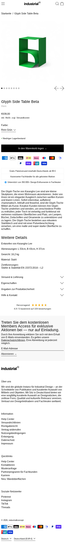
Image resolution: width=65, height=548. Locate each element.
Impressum (7, 443)
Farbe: (4, 125)
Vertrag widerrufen (11, 429)
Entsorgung (7, 436)
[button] (57, 4)
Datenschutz (8, 440)
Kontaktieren (8, 465)
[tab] (1, 88)
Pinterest (6, 496)
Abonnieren (7, 354)
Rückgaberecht (9, 426)
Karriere (5, 475)
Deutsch (5, 539)
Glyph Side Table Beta (26, 13)
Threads (5, 507)
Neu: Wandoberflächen (13, 479)
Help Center (7, 419)
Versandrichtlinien (11, 422)
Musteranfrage (9, 468)
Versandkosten (22, 118)
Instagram (6, 500)
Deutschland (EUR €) (23, 539)
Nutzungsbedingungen (13, 433)
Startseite (6, 13)
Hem (3, 106)
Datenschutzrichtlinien (13, 340)
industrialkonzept (16, 520)
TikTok (4, 503)
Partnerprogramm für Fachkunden (19, 472)
